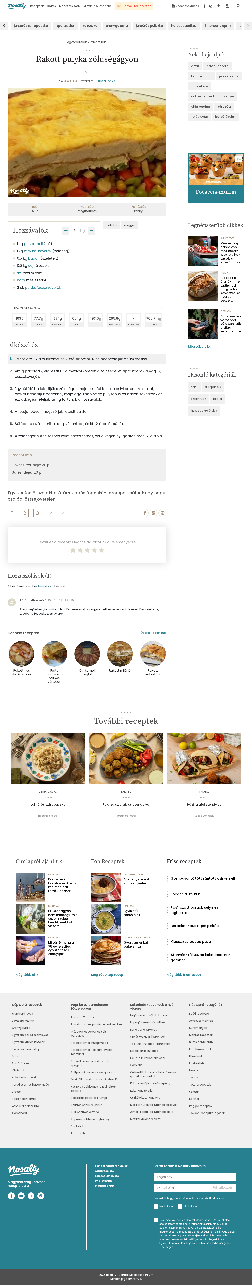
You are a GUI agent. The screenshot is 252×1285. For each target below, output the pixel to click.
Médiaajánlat (104, 1186)
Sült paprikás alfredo (85, 1112)
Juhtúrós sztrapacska (48, 804)
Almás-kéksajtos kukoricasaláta (151, 1112)
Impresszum (103, 1181)
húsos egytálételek (204, 411)
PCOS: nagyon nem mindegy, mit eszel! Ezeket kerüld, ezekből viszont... (62, 918)
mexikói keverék (38, 251)
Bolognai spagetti (24, 1077)
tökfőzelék (131, 906)
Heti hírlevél (191, 1206)
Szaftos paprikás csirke (86, 1105)
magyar (129, 225)
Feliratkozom (222, 1187)
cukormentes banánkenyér (212, 96)
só (19, 272)
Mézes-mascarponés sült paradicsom (88, 1034)
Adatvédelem (104, 1171)
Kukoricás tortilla (141, 1090)
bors (21, 280)
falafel (217, 399)
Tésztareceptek (200, 1085)
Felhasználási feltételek (111, 1166)
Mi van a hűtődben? (97, 6)
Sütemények (198, 1028)
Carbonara (19, 1113)
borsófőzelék (225, 116)
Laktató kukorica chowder (147, 1058)
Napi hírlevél (166, 1206)
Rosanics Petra (47, 816)
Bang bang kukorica (143, 1030)
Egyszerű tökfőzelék (132, 913)
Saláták (194, 1092)
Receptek (37, 6)
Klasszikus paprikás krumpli (89, 1098)
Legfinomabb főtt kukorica (148, 1015)
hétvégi (112, 225)
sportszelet (65, 25)
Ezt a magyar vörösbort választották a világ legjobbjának (231, 323)
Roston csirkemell (24, 1099)
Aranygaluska (21, 1028)
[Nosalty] (17, 5)
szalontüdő (198, 399)
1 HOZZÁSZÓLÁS (106, 81)
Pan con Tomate (82, 1017)
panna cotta (229, 76)
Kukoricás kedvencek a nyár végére (152, 1006)
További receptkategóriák (207, 1113)
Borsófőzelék (20, 1063)
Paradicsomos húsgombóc (30, 1085)
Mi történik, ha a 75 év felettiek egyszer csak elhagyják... (61, 948)
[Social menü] (211, 6)
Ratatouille (78, 1133)
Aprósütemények (201, 1021)
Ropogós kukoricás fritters (148, 1022)
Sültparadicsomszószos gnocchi (93, 1072)
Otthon (225, 311)
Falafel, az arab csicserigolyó (126, 804)
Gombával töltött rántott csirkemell (203, 878)
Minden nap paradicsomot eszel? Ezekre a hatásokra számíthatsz (230, 252)
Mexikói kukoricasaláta (145, 1119)
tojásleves (199, 116)
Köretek (194, 1099)
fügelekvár (199, 86)
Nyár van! (54, 874)
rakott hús (98, 42)
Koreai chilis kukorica (144, 1051)
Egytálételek (197, 1063)
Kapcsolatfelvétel (107, 1176)
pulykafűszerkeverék (43, 287)
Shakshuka (78, 1126)
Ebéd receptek (199, 1014)
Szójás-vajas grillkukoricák (147, 1037)
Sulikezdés (227, 238)
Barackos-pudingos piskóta (195, 925)
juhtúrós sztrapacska (31, 25)
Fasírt (15, 1056)
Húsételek (196, 1056)
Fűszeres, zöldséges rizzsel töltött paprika (93, 1089)
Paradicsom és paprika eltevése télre (96, 1024)
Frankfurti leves (22, 1014)
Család (225, 273)
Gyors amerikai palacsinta (136, 944)
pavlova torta (218, 66)
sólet (194, 387)
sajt (31, 265)
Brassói (16, 1092)
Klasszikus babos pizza (191, 941)
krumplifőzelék (134, 874)
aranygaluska (117, 25)
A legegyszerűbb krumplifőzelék (137, 881)
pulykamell (33, 243)
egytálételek (77, 42)
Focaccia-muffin (185, 894)
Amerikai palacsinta (25, 1106)
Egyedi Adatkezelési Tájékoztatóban (182, 1243)
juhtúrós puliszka (149, 25)
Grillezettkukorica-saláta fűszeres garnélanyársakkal (153, 1074)
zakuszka (90, 25)
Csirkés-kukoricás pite (145, 1098)
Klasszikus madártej (25, 1049)
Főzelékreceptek (200, 1049)
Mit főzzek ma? (69, 6)
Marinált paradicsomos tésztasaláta (95, 1079)
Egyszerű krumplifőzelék (28, 1042)
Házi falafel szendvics (204, 804)
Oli (87, 72)
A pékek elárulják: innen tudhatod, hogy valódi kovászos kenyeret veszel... (231, 289)
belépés (43, 586)
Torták (193, 1077)
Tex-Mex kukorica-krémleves (150, 1044)
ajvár (195, 66)
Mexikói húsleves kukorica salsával (153, 1105)
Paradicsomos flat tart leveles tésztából (91, 1052)
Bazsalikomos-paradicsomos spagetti (91, 1063)
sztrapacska (213, 387)
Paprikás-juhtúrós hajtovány (90, 1119)
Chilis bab (18, 1070)
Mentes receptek (201, 1035)
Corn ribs (136, 1065)
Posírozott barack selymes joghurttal (195, 910)
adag (81, 231)
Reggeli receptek (200, 1106)
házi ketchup (201, 76)
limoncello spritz (218, 25)
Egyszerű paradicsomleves (30, 1035)
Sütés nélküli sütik (201, 1042)
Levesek (194, 1070)
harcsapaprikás (184, 25)
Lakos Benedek (204, 816)
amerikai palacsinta (137, 937)
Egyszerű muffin (23, 1021)
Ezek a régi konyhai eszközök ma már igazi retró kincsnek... (62, 885)
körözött (224, 106)
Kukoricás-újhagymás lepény (150, 1083)
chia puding (200, 106)
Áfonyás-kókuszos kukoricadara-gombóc (201, 957)
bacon (34, 258)
